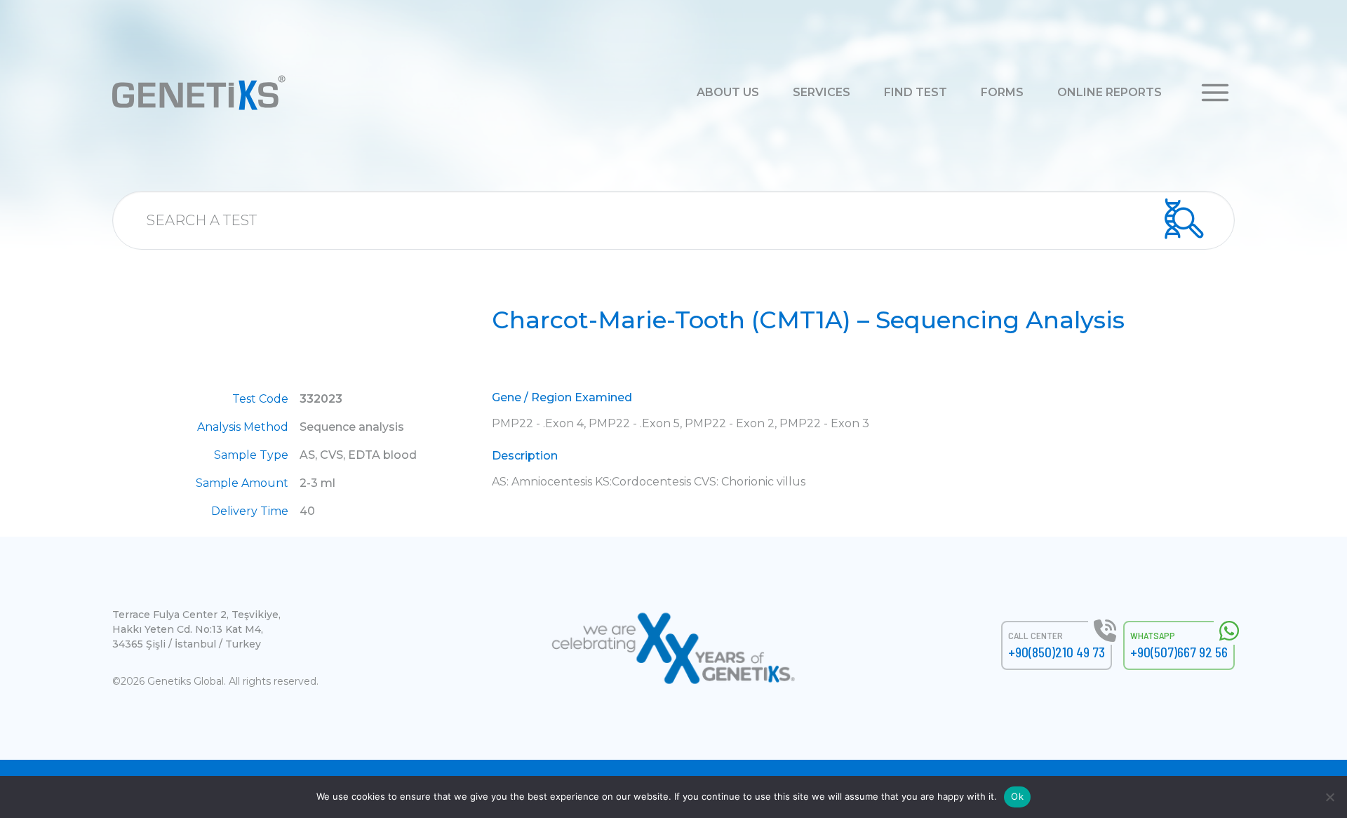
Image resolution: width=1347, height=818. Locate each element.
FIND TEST (915, 92)
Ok (1017, 796)
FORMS (1002, 92)
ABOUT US (728, 92)
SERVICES (821, 92)
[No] (1329, 797)
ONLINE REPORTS (1109, 92)
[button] (1215, 91)
